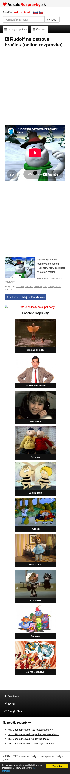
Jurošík (36, 528)
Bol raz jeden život (35, 671)
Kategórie (41, 29)
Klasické (38, 286)
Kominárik (35, 600)
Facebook (13, 696)
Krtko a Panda (22, 12)
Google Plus (15, 711)
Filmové (20, 286)
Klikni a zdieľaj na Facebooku (27, 297)
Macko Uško (35, 564)
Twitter (11, 703)
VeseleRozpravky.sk (29, 756)
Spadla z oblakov (35, 349)
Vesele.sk (27, 4)
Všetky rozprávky (17, 29)
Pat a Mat (36, 457)
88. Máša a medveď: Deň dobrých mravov (31, 743)
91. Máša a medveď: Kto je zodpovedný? (30, 729)
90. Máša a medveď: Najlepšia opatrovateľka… (33, 734)
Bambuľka (35, 421)
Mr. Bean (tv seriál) (36, 385)
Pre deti (29, 286)
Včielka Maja (35, 492)
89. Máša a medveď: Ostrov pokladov (28, 738)
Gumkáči (35, 636)
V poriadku (57, 765)
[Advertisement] (35, 87)
